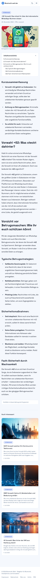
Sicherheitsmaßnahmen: (15, 71)
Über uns (23, 577)
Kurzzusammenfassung (12, 59)
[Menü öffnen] (36, 3)
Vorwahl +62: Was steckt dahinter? (15, 61)
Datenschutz (14, 577)
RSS (34, 577)
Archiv (29, 577)
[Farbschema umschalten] (32, 3)
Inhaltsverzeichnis (10, 56)
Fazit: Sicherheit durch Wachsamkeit (19, 74)
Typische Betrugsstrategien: (16, 68)
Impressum (5, 577)
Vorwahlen (6, 12)
